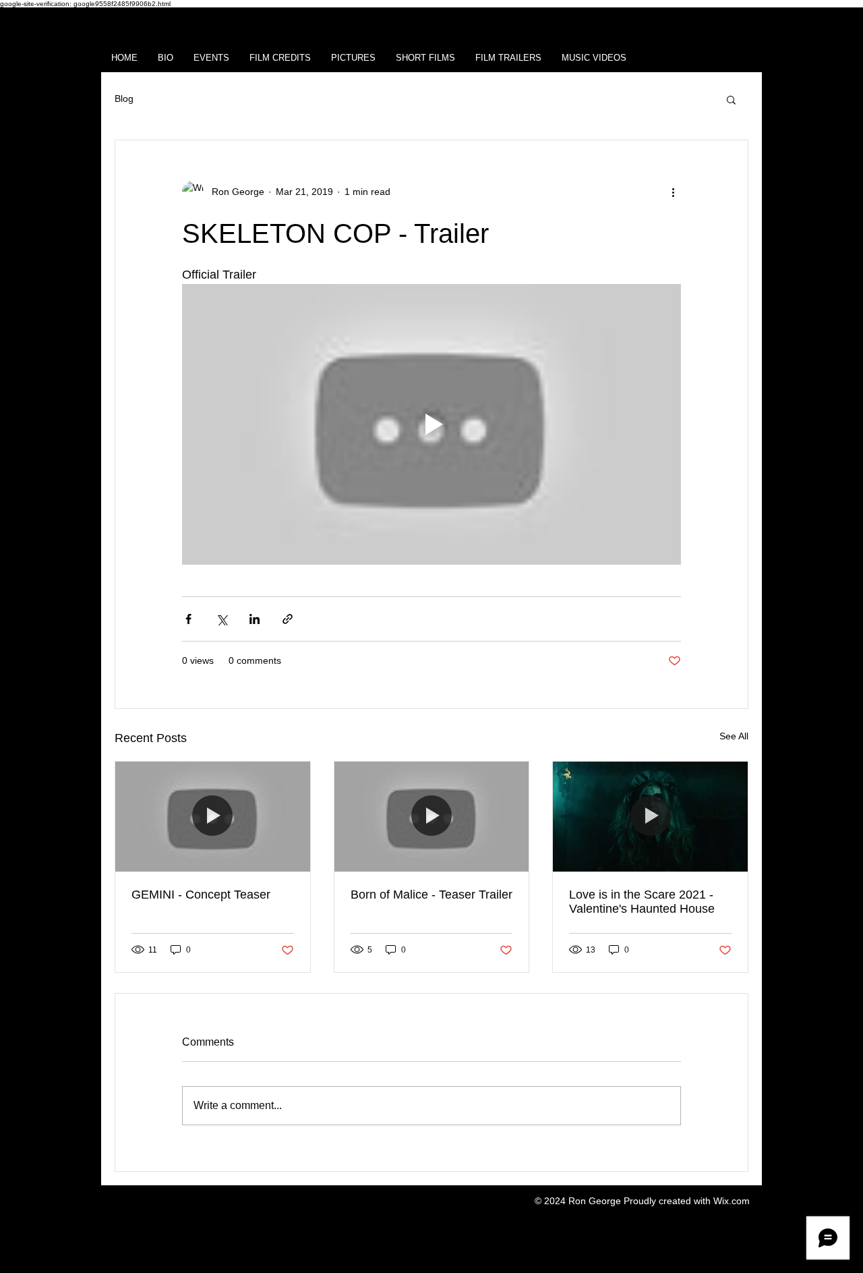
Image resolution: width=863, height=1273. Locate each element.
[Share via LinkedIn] (254, 619)
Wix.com (731, 1200)
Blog (124, 98)
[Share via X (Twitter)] (221, 619)
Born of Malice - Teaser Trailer (431, 894)
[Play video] (431, 424)
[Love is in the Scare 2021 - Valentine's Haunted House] (650, 816)
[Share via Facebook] (188, 619)
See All (733, 736)
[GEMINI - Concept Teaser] (212, 816)
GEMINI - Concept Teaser (200, 894)
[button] (731, 99)
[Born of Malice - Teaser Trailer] (431, 816)
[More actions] (673, 191)
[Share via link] (287, 619)
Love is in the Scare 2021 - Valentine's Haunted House (642, 901)
